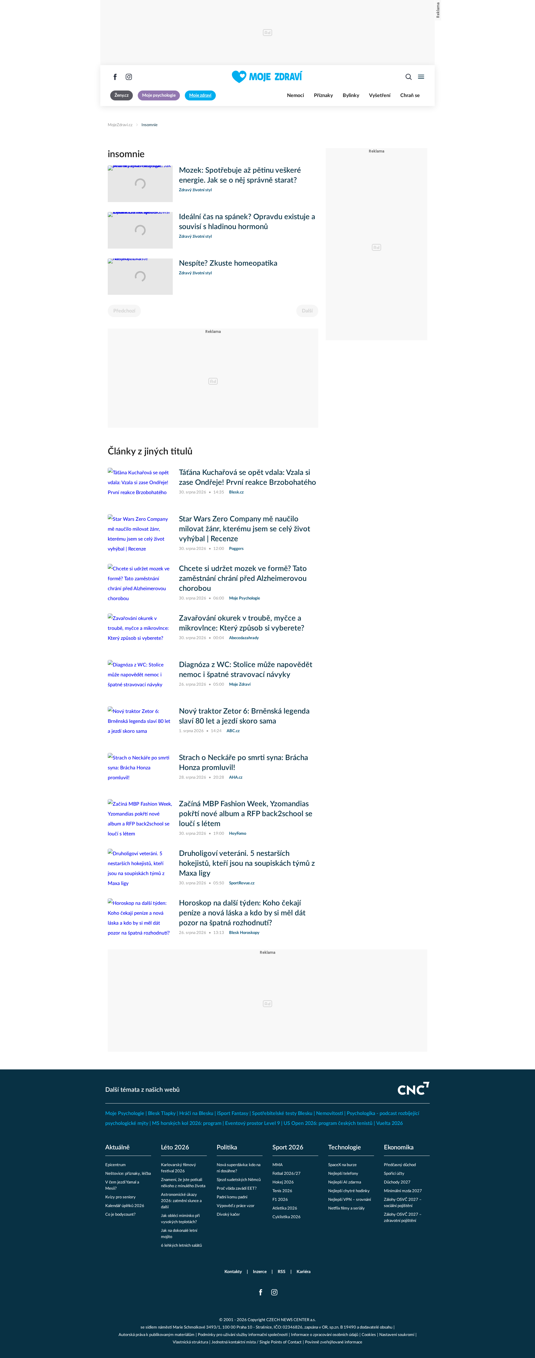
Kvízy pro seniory (120, 1197)
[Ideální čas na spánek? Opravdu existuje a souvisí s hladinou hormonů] (140, 230)
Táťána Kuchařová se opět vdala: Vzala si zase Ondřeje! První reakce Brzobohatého (247, 477)
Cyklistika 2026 (286, 1217)
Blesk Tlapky (162, 1113)
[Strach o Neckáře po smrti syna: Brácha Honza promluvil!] (140, 771)
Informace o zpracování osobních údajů (324, 1335)
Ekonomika (399, 1147)
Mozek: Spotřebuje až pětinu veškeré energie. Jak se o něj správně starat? (240, 175)
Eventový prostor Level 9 (252, 1123)
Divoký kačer (228, 1215)
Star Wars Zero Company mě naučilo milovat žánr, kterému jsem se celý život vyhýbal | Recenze (244, 529)
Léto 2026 (175, 1147)
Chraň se (410, 95)
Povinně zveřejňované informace (333, 1342)
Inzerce (260, 1272)
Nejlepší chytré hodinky (349, 1191)
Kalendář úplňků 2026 (124, 1206)
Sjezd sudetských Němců (239, 1180)
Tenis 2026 (282, 1191)
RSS (281, 1272)
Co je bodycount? (120, 1215)
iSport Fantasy (232, 1113)
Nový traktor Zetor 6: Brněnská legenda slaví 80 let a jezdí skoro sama (244, 716)
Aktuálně (117, 1147)
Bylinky (351, 95)
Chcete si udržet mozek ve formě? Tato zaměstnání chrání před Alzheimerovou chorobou (243, 578)
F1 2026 (280, 1200)
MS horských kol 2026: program (186, 1123)
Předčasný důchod (400, 1165)
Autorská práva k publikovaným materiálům (156, 1335)
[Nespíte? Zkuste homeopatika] (140, 277)
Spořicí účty (394, 1174)
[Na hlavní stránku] (267, 77)
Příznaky (323, 95)
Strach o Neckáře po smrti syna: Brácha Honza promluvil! (243, 763)
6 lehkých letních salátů (181, 1246)
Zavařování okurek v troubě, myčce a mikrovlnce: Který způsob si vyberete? (241, 623)
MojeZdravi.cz (120, 125)
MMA (277, 1165)
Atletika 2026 (284, 1208)
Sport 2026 (287, 1147)
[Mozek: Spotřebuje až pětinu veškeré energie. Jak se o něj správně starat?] (140, 184)
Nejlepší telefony (343, 1174)
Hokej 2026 (283, 1182)
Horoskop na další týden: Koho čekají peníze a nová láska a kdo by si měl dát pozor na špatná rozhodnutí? (242, 913)
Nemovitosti (329, 1113)
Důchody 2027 (397, 1182)
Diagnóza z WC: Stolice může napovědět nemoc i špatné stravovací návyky (245, 670)
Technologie (344, 1147)
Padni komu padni (232, 1197)
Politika (227, 1147)
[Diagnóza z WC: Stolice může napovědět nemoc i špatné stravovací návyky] (140, 678)
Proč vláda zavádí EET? (237, 1189)
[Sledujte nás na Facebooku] (115, 77)
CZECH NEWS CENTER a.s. (291, 1320)
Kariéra (304, 1272)
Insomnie (149, 125)
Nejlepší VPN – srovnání (349, 1200)
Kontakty (233, 1272)
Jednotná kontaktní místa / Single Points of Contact (256, 1342)
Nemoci (295, 95)
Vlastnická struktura (190, 1342)
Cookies (369, 1335)
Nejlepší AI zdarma (344, 1182)
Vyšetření (379, 95)
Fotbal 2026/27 (286, 1174)
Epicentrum (115, 1165)
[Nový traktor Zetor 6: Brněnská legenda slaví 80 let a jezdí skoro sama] (140, 724)
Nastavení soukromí (396, 1335)
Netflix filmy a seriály (346, 1208)
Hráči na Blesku (196, 1113)
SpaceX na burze (342, 1165)
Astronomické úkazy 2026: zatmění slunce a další (181, 1201)
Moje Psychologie (124, 1113)
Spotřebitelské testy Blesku (282, 1113)
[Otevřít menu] (421, 77)
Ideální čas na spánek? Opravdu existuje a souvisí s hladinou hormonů (247, 222)
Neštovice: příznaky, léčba (128, 1174)
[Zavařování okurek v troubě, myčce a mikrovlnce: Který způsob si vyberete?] (140, 631)
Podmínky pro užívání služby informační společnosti (243, 1335)
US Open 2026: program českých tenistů (328, 1123)
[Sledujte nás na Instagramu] (129, 77)
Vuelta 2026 (389, 1123)
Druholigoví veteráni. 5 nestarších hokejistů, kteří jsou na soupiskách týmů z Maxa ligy (247, 863)
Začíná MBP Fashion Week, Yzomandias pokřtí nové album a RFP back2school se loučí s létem (245, 814)
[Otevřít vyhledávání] (408, 77)
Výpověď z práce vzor (235, 1206)
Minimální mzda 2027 (403, 1191)
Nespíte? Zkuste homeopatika (228, 263)
